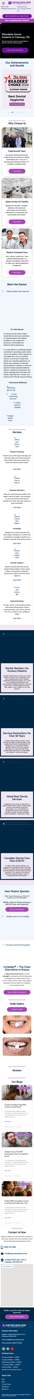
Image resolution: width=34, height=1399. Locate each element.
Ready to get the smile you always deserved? (17, 1311)
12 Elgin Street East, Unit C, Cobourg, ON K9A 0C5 (13, 1335)
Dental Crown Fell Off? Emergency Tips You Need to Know (16, 1154)
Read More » (8, 1121)
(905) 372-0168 (4, 6)
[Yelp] (12, 1349)
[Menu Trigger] (3, 3)
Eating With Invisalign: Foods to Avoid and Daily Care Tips (17, 1202)
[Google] (3, 1349)
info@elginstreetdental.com (15, 1340)
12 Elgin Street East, (22, 6)
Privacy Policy (6, 1384)
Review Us (5, 1389)
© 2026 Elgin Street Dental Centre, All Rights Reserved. (16, 1394)
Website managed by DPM (9, 1395)
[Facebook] (8, 1349)
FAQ (3, 1379)
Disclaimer (5, 1386)
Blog (3, 1382)
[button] (14, 56)
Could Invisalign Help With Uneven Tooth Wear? (15, 1106)
